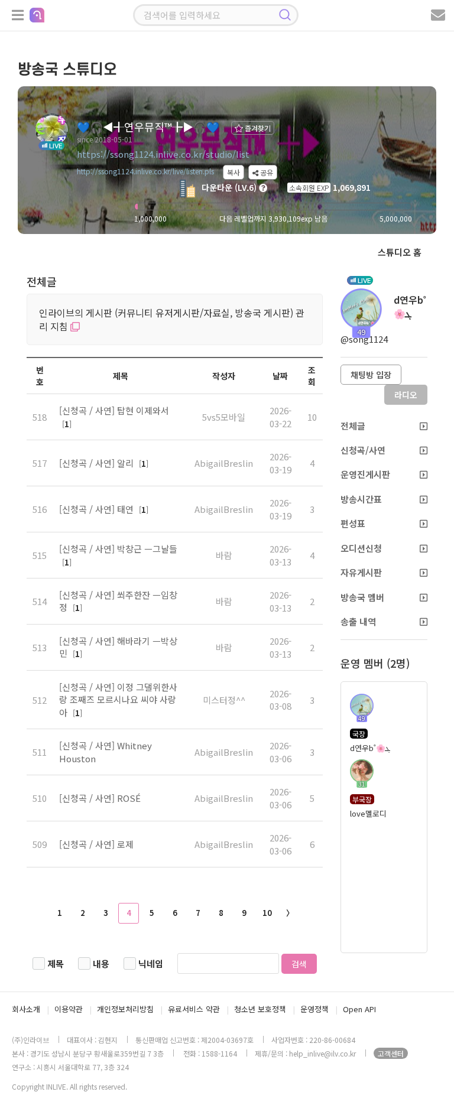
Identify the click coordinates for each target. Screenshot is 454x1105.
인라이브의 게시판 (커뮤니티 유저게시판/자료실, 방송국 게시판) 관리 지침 (171, 319)
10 (267, 912)
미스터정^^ (224, 700)
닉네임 (150, 963)
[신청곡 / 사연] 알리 (97, 463)
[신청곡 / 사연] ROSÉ (100, 798)
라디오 (405, 395)
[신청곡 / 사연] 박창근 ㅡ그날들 (118, 548)
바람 (224, 555)
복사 (233, 172)
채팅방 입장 (371, 375)
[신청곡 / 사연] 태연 (97, 509)
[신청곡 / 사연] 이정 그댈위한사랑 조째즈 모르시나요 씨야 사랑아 (118, 700)
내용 (101, 963)
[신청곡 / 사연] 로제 (96, 844)
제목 (55, 963)
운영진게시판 (365, 474)
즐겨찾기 (257, 128)
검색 (299, 964)
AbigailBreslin (223, 463)
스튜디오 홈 (399, 252)
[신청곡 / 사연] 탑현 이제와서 (114, 410)
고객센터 (391, 1053)
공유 (265, 172)
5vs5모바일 (223, 417)
